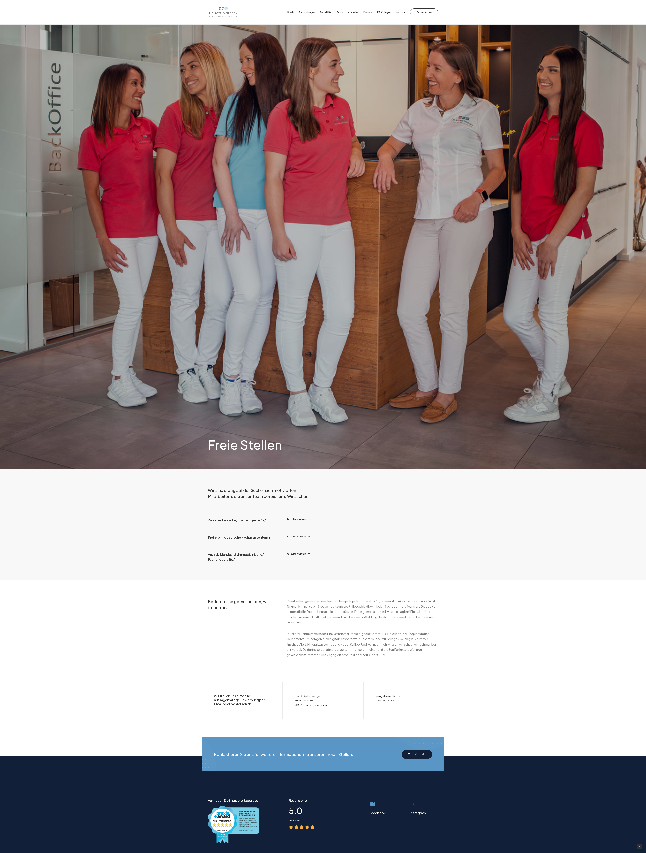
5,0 (295, 810)
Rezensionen (299, 800)
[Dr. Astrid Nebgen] (223, 12)
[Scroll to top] (639, 846)
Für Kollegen (384, 12)
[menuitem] (291, 12)
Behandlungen (307, 12)
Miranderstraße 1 (304, 700)
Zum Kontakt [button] (417, 754)
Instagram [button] (418, 813)
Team (340, 12)
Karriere (367, 12)
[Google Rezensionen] (302, 827)
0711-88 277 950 (386, 700)
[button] (298, 519)
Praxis (290, 12)
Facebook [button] (377, 813)
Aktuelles (353, 12)
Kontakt (400, 12)
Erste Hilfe (325, 12)
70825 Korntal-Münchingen (311, 704)
